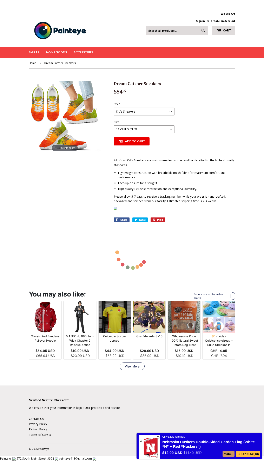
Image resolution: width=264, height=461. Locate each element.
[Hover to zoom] (65, 117)
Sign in (200, 21)
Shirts (34, 52)
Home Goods (56, 52)
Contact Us (36, 419)
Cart (226, 30)
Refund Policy (38, 429)
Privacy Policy (38, 424)
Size (116, 122)
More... (228, 453)
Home (32, 63)
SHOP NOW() (248, 454)
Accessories (83, 52)
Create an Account (223, 21)
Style (117, 104)
